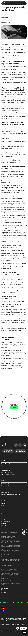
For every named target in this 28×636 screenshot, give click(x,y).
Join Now (3, 519)
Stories (3, 503)
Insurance (3, 523)
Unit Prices (3, 490)
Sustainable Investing (6, 463)
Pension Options (5, 468)
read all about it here (17, 84)
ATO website (8, 268)
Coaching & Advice (5, 470)
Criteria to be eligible (6, 358)
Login (2, 517)
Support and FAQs (5, 483)
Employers (3, 488)
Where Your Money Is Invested (8, 474)
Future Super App (5, 492)
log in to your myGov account (17, 189)
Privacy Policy (4, 591)
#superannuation (4, 22)
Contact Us (3, 505)
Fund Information (4, 588)
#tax (9, 22)
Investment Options (5, 466)
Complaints (3, 592)
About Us (3, 508)
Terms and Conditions (5, 589)
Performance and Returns (7, 472)
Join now (14, 407)
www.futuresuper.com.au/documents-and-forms (10, 540)
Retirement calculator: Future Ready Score (10, 494)
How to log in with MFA (6, 521)
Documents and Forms (6, 486)
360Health (3, 525)
